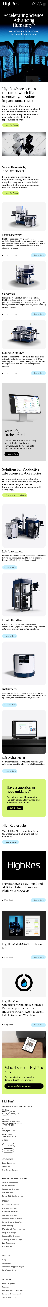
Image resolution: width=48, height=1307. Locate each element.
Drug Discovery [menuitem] (9, 1163)
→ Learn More (38, 255)
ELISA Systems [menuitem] (8, 1186)
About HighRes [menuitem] (8, 1283)
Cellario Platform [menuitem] (10, 1205)
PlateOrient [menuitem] (7, 1246)
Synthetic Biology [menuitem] (10, 1170)
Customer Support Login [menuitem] (13, 1267)
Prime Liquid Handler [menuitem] (12, 1222)
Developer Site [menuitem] (9, 1270)
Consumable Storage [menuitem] (11, 1236)
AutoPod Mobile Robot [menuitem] (12, 1219)
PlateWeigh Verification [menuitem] (13, 1229)
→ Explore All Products (15, 495)
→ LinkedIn (9, 1145)
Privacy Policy (7, 1134)
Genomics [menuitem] (6, 1166)
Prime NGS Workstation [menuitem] (12, 1196)
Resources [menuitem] (6, 1263)
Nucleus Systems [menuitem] (9, 1215)
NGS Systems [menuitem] (7, 1193)
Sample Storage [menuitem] (9, 1232)
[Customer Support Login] (40, 4)
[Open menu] (44, 4)
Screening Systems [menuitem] (10, 1189)
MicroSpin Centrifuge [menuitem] (12, 1239)
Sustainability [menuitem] (9, 1297)
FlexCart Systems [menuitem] (10, 1212)
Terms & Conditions (9, 1136)
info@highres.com (8, 1131)
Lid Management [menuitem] (9, 1243)
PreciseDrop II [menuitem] (9, 1226)
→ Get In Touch (11, 125)
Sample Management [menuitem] (10, 1182)
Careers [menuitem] (5, 1287)
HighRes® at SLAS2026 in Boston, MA (23, 946)
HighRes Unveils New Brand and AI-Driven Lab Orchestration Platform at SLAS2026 (22, 887)
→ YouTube (8, 1150)
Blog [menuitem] (4, 1260)
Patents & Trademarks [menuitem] (12, 1294)
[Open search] (34, 4)
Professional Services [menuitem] (12, 1290)
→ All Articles (11, 842)
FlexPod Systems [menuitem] (9, 1208)
